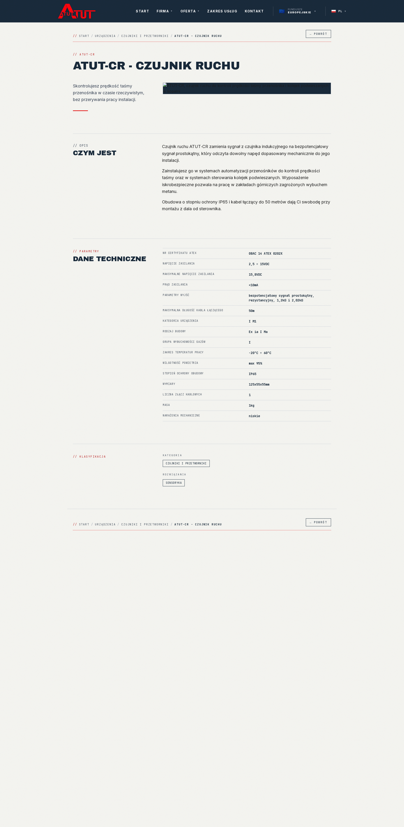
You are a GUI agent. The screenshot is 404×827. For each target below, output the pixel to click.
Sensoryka (174, 483)
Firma (165, 11)
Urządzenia (105, 36)
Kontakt (254, 11)
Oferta (190, 11)
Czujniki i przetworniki (145, 36)
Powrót (318, 34)
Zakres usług (222, 11)
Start (142, 11)
